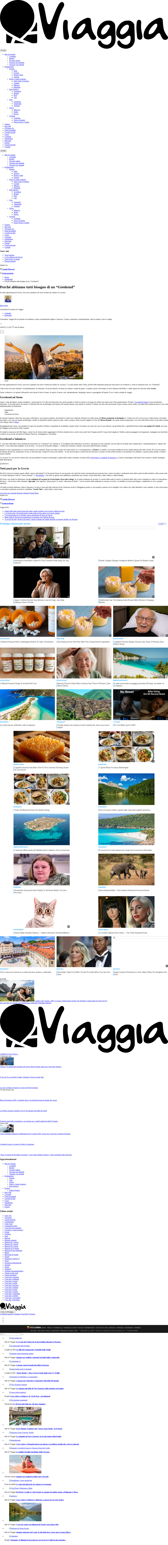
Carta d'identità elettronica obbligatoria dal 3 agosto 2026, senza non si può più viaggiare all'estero (35, 1134)
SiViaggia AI (9, 128)
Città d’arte (9, 1224)
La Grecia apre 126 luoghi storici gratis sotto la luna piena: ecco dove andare (32, 513)
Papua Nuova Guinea (21, 122)
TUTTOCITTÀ (100, 1327)
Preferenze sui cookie (66, 1330)
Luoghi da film (10, 132)
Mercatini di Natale (11, 1255)
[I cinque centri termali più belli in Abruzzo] (86, 1361)
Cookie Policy (55, 1330)
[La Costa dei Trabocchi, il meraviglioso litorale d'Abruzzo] (86, 1338)
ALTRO (3, 151)
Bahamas (17, 87)
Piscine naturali (10, 261)
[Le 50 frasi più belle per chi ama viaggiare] (86, 1400)
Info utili (8, 126)
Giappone (17, 102)
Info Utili (8, 1192)
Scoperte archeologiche (13, 1263)
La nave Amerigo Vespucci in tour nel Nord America (19, 1088)
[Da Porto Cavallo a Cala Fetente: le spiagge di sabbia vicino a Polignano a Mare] (86, 1488)
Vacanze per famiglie (16, 63)
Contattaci (17, 1314)
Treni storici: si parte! (12, 259)
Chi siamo (34, 1330)
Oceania (12, 116)
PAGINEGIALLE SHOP (70, 1327)
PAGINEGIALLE (58, 1327)
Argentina (17, 91)
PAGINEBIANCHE (89, 1327)
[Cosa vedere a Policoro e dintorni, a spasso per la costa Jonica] (86, 1496)
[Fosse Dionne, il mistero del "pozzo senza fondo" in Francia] (86, 1416)
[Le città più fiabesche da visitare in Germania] (86, 1480)
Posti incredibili (10, 130)
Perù (15, 95)
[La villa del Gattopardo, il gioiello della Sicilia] (86, 1346)
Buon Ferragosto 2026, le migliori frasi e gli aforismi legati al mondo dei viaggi (28, 1100)
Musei (7, 1253)
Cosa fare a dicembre (12, 1300)
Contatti (7, 147)
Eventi (7, 1232)
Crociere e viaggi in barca (14, 1230)
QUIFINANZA (120, 1327)
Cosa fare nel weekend (8, 493)
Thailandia (17, 104)
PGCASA (80, 1327)
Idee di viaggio (10, 54)
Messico (17, 85)
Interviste (8, 141)
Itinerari (7, 1238)
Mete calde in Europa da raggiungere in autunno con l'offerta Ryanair (29, 517)
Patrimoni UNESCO (12, 1259)
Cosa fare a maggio (12, 1285)
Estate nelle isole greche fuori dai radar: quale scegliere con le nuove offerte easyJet (34, 511)
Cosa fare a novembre (12, 1298)
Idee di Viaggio (10, 1164)
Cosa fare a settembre (12, 1294)
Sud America (14, 89)
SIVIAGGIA (112, 1327)
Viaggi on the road (11, 1273)
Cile (15, 97)
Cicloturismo (9, 1222)
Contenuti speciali (6, 1314)
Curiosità (8, 137)
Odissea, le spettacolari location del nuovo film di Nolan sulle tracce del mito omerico (30, 1067)
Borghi (11, 58)
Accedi (3, 50)
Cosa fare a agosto (11, 1292)
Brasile (16, 93)
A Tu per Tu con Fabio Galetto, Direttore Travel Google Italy (22, 1077)
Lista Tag (8, 1216)
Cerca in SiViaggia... (8, 1312)
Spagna (16, 77)
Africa (11, 108)
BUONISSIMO (129, 1327)
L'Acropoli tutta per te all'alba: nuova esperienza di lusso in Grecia (28, 515)
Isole (6, 1236)
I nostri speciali (10, 145)
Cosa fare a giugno (11, 1287)
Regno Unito (18, 75)
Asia (10, 100)
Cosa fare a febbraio (12, 1279)
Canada (16, 83)
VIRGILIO (50, 1327)
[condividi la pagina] (2, 331)
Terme (7, 1267)
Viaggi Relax (34, 493)
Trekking (8, 1269)
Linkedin (8, 313)
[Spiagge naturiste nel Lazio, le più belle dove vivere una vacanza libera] (86, 1528)
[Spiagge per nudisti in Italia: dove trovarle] (86, 1464)
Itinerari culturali (23, 493)
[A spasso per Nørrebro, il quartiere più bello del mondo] (86, 1377)
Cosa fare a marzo (11, 1281)
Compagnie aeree (11, 1226)
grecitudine (40, 475)
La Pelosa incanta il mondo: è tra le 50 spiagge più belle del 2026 (23, 1111)
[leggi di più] (1, 323)
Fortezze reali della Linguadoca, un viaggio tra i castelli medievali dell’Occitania (29, 1121)
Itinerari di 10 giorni (12, 1248)
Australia (17, 118)
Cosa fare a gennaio (12, 1277)
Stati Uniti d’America (21, 81)
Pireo (17, 422)
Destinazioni (9, 67)
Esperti (7, 143)
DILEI (106, 1327)
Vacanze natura (14, 61)
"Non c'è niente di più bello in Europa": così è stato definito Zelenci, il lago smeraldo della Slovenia (36, 1155)
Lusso (7, 134)
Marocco (17, 110)
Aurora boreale (10, 1220)
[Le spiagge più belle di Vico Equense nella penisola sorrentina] (86, 1385)
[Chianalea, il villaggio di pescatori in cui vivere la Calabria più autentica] (86, 1536)
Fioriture (8, 1234)
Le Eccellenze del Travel (13, 257)
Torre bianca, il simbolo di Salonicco (103, 458)
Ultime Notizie (14, 1190)
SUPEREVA (137, 1327)
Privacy (48, 1330)
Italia (15, 71)
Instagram (8, 315)
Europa (11, 69)
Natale (7, 1257)
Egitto (16, 112)
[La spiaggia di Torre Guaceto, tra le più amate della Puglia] (86, 1433)
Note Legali (41, 1330)
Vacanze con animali (16, 65)
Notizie (7, 124)
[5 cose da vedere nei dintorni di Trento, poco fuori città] (86, 1512)
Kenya (16, 114)
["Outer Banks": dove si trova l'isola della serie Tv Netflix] (86, 1369)
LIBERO (43, 1327)
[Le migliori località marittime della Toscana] (86, 1448)
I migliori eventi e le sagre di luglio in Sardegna (17, 1144)
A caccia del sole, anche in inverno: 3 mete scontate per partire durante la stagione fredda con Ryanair (41, 519)
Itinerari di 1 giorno (12, 1242)
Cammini (12, 56)
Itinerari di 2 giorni (11, 1244)
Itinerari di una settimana (13, 1250)
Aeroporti (8, 1218)
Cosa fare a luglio (11, 1290)
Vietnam (17, 106)
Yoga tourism (9, 255)
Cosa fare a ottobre (11, 1296)
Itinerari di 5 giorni (11, 1246)
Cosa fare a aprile (11, 1283)
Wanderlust (9, 139)
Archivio (32, 1314)
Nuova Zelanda (19, 120)
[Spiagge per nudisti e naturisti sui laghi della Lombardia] (86, 1354)
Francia (16, 73)
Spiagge (7, 1265)
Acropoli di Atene (141, 402)
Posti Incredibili (10, 1197)
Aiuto (75, 1330)
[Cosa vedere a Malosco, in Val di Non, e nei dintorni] (86, 1392)
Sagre (7, 1261)
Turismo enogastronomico (14, 1271)
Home (7, 277)
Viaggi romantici (11, 1275)
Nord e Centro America (17, 79)
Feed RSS (24, 1314)
